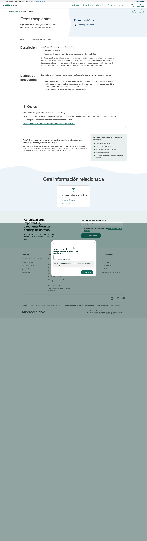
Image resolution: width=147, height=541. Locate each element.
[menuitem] (76, 5)
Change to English (140, 1)
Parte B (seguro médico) (83, 81)
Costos (50, 39)
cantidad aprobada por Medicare (46, 116)
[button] (94, 242)
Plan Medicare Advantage (78, 58)
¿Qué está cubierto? (14, 11)
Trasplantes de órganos (68, 200)
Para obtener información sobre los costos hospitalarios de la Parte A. (49, 124)
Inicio (4, 11)
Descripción (23, 39)
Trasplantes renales (67, 203)
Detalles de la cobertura (38, 39)
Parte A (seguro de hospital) (60, 81)
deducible (103, 116)
